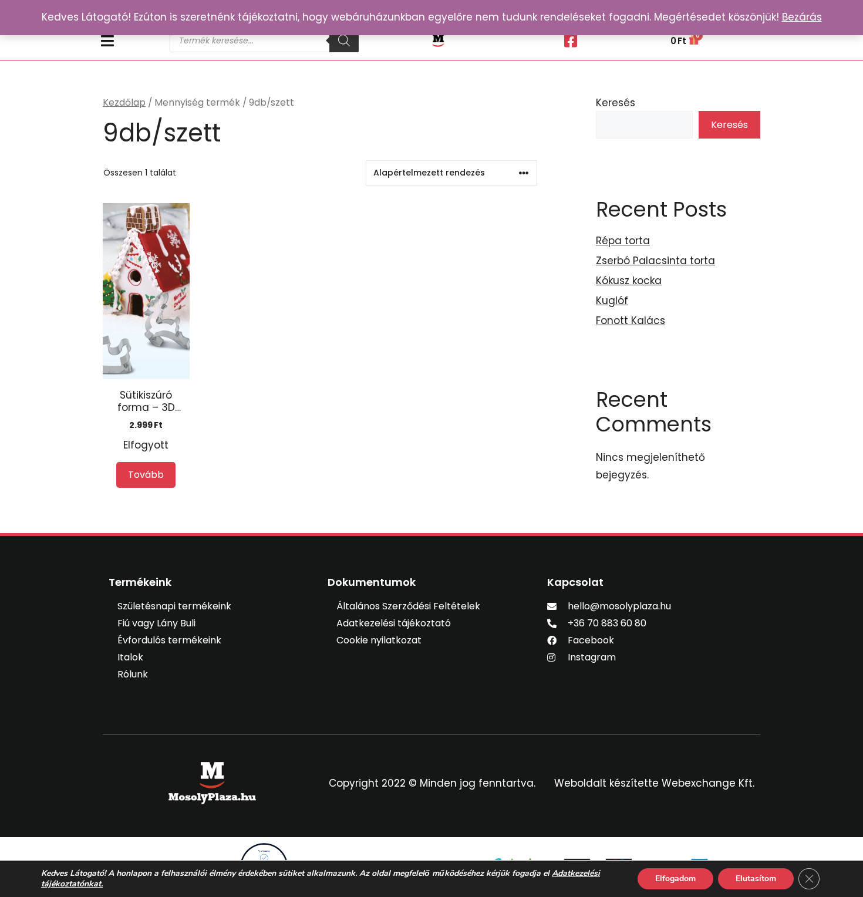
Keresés (615, 103)
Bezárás (802, 17)
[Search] (344, 40)
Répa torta (623, 241)
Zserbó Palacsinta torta (655, 261)
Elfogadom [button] (675, 878)
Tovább (146, 474)
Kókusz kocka (629, 281)
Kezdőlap (124, 102)
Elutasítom (756, 878)
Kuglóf (612, 301)
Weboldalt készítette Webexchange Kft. (654, 783)
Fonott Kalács (630, 320)
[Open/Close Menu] (129, 41)
